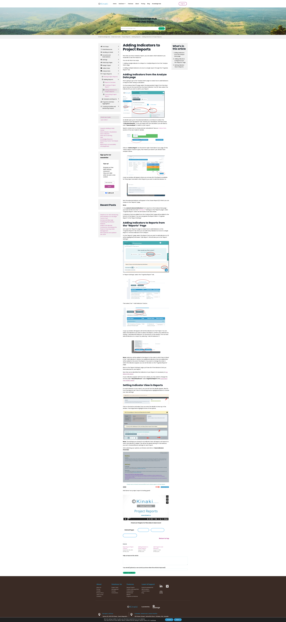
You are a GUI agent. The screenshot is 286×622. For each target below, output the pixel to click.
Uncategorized (104, 146)
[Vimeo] (167, 586)
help (101, 137)
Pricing (143, 3)
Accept (169, 619)
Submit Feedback (129, 573)
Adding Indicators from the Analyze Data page (179, 54)
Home (114, 3)
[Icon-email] (161, 592)
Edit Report (142, 210)
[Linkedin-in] (161, 586)
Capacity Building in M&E (107, 128)
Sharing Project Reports (111, 77)
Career (102, 130)
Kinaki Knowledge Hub (104, 37)
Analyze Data (162, 128)
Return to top (164, 538)
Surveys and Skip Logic (106, 220)
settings (153, 620)
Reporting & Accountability (108, 144)
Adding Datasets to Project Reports (143, 547)
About (137, 3)
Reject (177, 619)
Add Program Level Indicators (158, 547)
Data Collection (104, 134)
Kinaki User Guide (116, 37)
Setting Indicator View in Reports (179, 66)
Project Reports (126, 37)
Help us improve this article (130, 555)
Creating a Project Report (110, 86)
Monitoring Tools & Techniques (109, 141)
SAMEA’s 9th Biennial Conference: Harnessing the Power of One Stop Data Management (108, 228)
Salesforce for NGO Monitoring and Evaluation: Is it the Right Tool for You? (109, 216)
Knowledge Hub (156, 3)
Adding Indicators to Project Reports (152, 37)
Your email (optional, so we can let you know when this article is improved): (144, 567)
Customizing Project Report (111, 95)
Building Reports (136, 37)
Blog (148, 3)
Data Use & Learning (106, 135)
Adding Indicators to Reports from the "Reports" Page (180, 60)
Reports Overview (110, 82)
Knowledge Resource (106, 139)
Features (130, 3)
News (101, 143)
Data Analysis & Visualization (108, 132)
